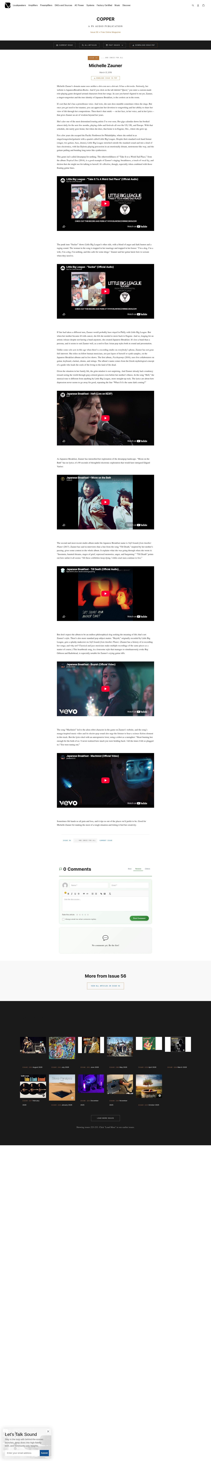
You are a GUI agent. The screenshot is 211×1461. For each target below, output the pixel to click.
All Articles (91, 45)
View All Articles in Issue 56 (105, 986)
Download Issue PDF (145, 45)
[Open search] (193, 5)
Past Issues (114, 45)
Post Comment (139, 918)
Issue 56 (67, 840)
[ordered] (92, 893)
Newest (138, 869)
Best (129, 869)
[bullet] (96, 893)
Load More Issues (105, 1118)
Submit (44, 1453)
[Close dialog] (48, 1431)
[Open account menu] (198, 5)
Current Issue (66, 45)
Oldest (147, 869)
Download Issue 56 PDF (106, 78)
